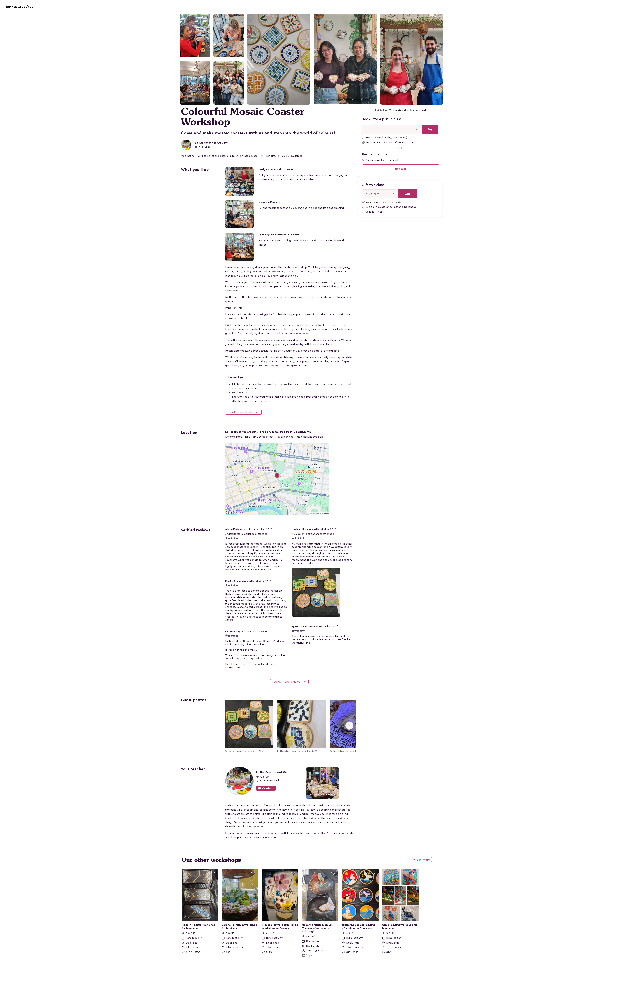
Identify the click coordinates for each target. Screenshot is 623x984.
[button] (318, 59)
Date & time (370, 125)
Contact (266, 788)
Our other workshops (211, 859)
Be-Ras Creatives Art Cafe (211, 143)
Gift (407, 193)
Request (400, 168)
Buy (430, 129)
